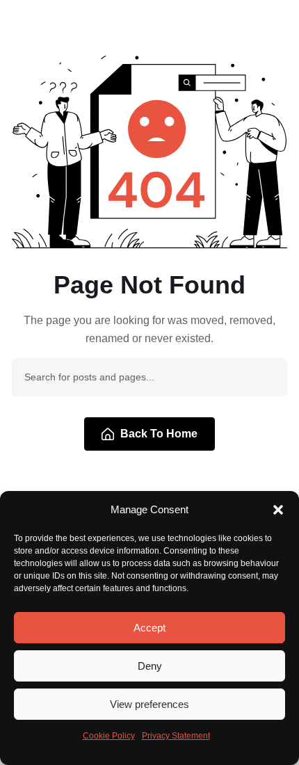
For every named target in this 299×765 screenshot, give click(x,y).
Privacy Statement (176, 736)
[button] (278, 510)
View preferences (149, 704)
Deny (150, 666)
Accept (149, 628)
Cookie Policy (109, 736)
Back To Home (158, 434)
